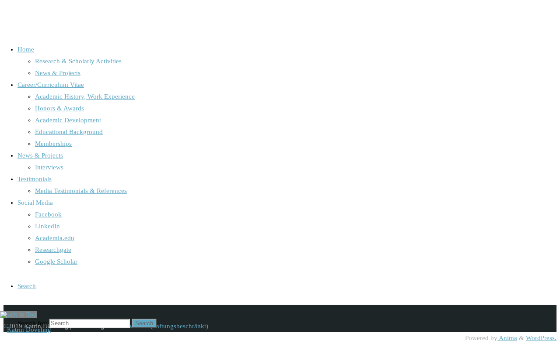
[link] (27, 285)
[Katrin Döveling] (25, 329)
